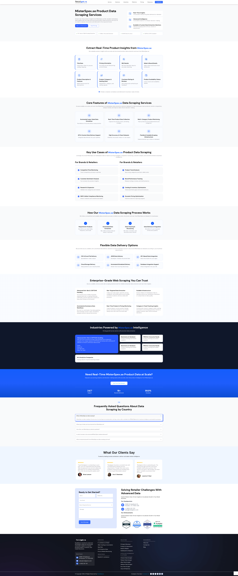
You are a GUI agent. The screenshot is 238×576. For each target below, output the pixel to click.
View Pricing (94, 25)
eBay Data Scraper (126, 562)
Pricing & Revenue (125, 544)
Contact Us (158, 2)
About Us (145, 543)
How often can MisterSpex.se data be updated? (88, 429)
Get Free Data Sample (119, 383)
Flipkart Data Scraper (126, 560)
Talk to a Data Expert (81, 25)
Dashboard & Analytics (127, 550)
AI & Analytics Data (103, 549)
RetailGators (100, 574)
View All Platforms (125, 568)
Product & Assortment (127, 546)
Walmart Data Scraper (126, 564)
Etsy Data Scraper (125, 566)
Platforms (134, 2)
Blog (144, 547)
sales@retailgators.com (85, 561)
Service (110, 2)
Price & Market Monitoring (105, 551)
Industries (126, 2)
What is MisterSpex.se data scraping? (85, 415)
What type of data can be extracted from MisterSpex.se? (90, 424)
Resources (150, 2)
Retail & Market (125, 548)
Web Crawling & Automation (105, 545)
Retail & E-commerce (103, 557)
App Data (100, 547)
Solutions (117, 2)
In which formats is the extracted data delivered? (92, 434)
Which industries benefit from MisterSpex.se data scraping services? (93, 439)
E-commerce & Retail (103, 543)
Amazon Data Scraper (126, 558)
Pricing (142, 2)
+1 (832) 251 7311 (83, 563)
